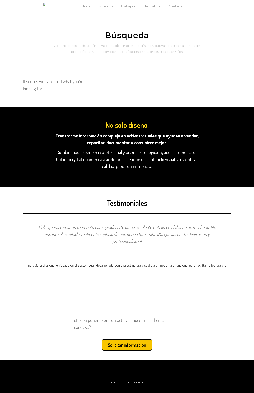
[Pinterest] (127, 371)
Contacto (176, 6)
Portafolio (153, 6)
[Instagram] (136, 371)
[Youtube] (108, 371)
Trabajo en (129, 6)
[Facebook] (145, 371)
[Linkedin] (117, 371)
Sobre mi (106, 6)
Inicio (87, 6)
